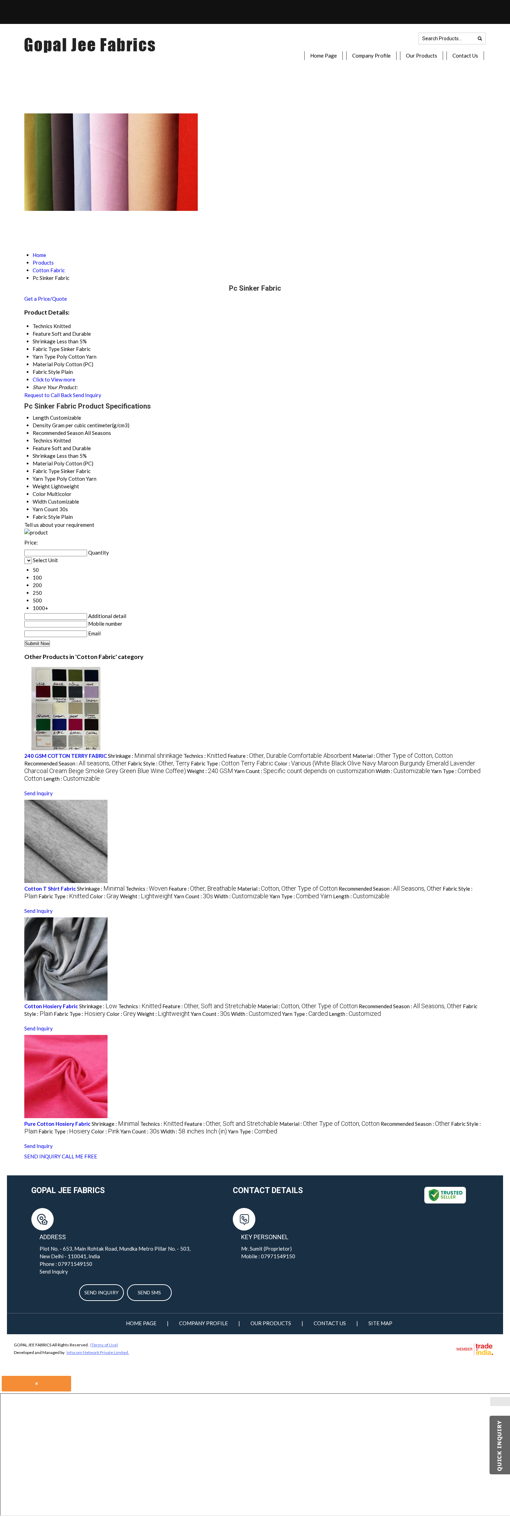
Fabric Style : (159, 763)
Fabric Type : (232, 763)
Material (43, 463)
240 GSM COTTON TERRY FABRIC (65, 756)
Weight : (210, 771)
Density (42, 425)
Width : (403, 771)
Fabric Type (46, 471)
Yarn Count (45, 509)
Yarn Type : (301, 896)
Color (39, 494)
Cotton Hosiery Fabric (51, 1006)
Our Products (421, 55)
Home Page (323, 55)
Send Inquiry (87, 395)
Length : (71, 778)
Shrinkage (44, 456)
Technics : (205, 756)
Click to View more (54, 379)
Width (40, 501)
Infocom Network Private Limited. (98, 1352)
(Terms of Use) (104, 1344)
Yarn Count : (304, 771)
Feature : (289, 756)
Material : (402, 756)
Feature (42, 448)
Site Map (380, 1323)
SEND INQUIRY (42, 1156)
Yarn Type (44, 478)
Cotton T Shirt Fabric (50, 888)
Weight (41, 486)
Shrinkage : (145, 756)
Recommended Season (58, 433)
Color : (104, 896)
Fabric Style (46, 517)
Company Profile (371, 55)
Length (41, 417)
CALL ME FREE (79, 1156)
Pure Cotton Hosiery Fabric (57, 1124)
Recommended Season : (75, 763)
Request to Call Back (48, 395)
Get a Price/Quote (45, 298)
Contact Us (465, 55)
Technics (42, 440)
